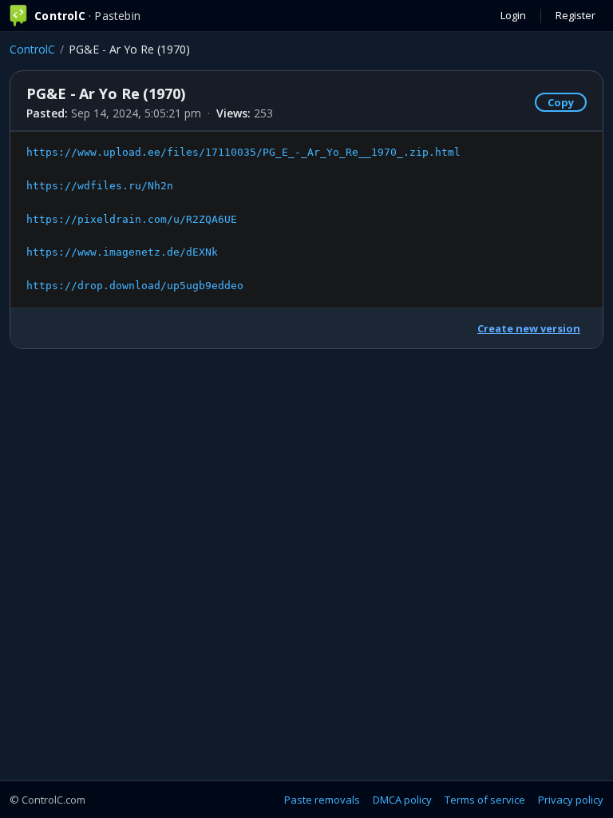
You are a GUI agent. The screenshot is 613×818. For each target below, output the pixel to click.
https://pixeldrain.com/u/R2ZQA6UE (131, 219)
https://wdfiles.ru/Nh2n (99, 186)
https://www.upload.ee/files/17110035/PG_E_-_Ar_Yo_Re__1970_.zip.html (243, 152)
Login (513, 15)
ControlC (32, 49)
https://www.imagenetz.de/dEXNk (122, 252)
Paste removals (322, 799)
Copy (561, 102)
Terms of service (485, 799)
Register (575, 15)
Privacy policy (570, 799)
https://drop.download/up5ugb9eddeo (134, 286)
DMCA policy (402, 799)
